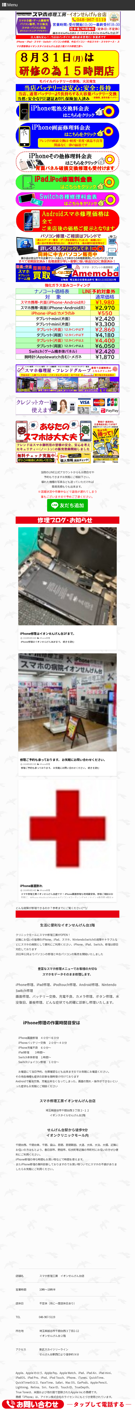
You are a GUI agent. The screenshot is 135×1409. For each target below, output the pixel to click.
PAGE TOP (128, 1362)
